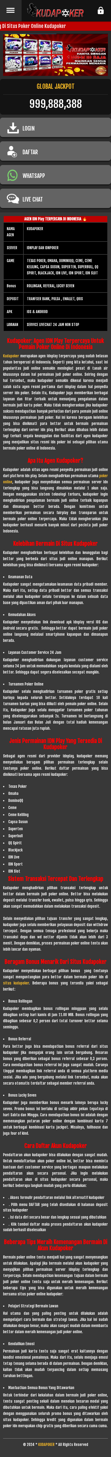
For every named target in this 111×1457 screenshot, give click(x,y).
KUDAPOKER (46, 1444)
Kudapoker (11, 356)
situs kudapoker (16, 983)
